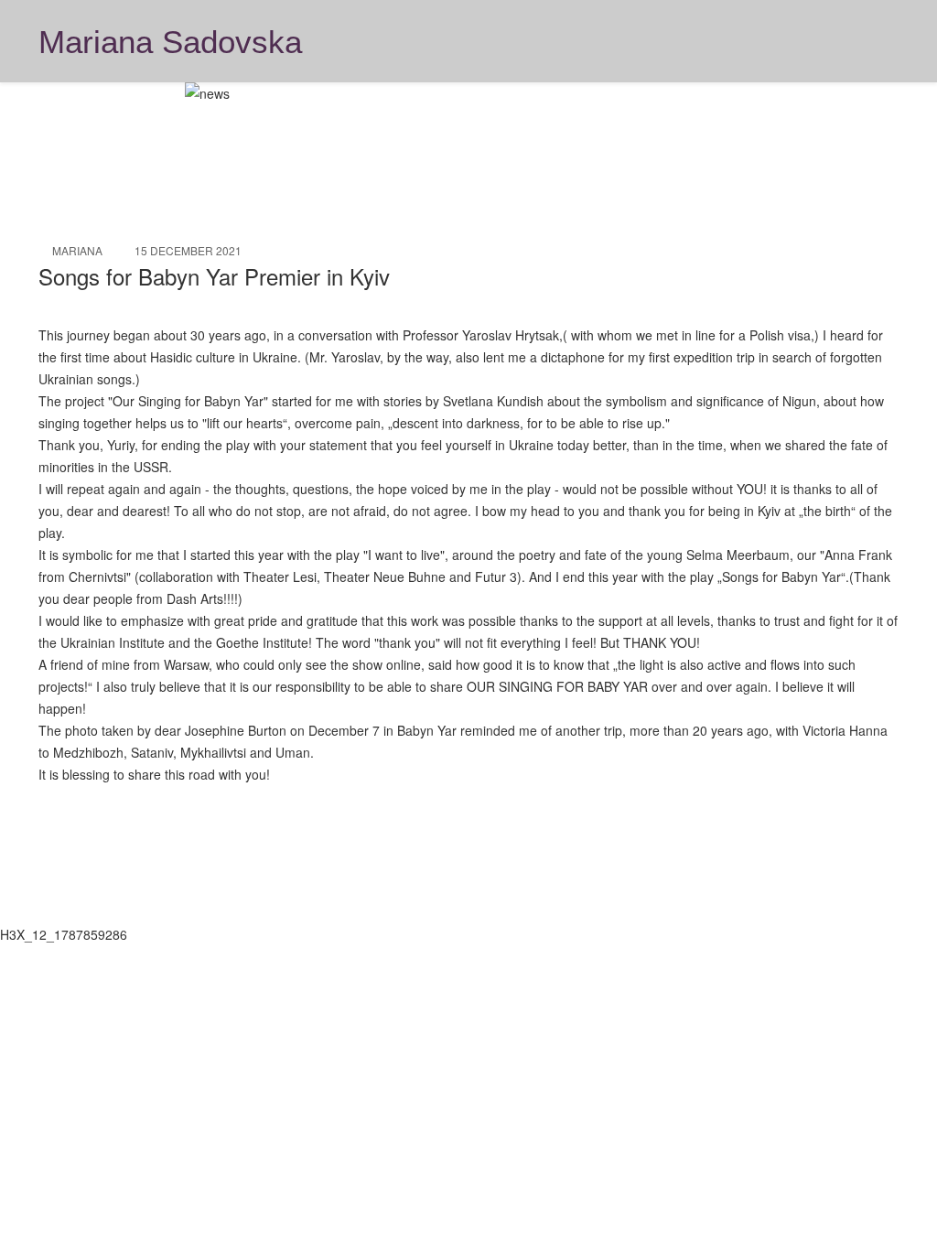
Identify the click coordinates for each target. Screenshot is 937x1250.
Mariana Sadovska (170, 42)
